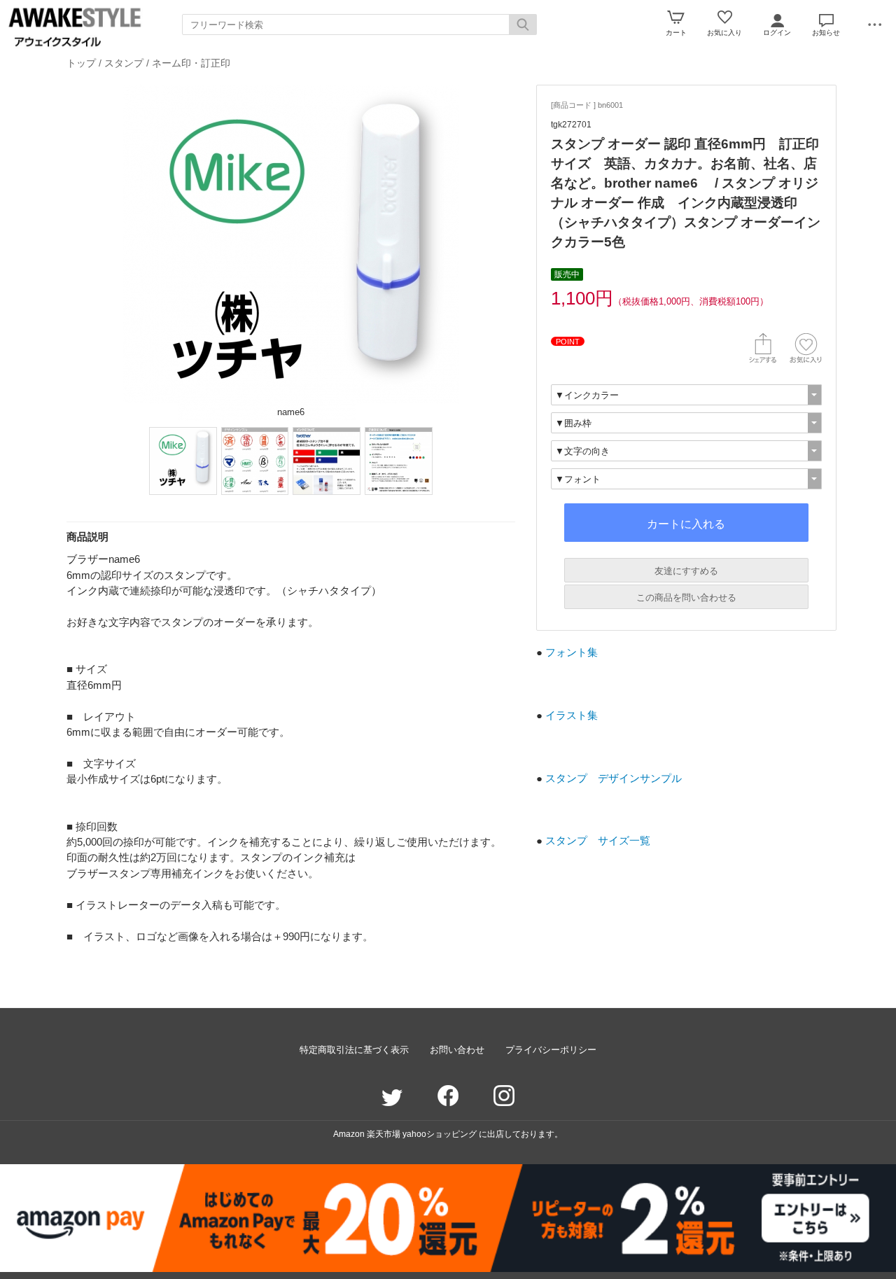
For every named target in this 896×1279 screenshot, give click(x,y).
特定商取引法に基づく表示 (354, 1049)
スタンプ (124, 63)
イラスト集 (571, 715)
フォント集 (571, 652)
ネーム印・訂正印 (191, 63)
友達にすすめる (686, 571)
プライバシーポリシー (550, 1049)
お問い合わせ (457, 1049)
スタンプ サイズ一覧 (597, 840)
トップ (81, 63)
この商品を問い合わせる (686, 597)
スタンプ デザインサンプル (613, 778)
